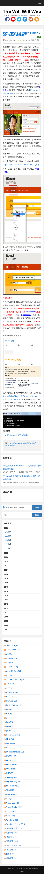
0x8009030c (12, 446)
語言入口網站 (31, 443)
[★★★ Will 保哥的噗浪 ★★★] (31, 19)
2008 (6, 625)
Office (10, 760)
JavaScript (12, 726)
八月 (7, 531)
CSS (9, 696)
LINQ (10, 739)
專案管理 (11, 849)
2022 (6, 565)
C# (9, 688)
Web (10, 815)
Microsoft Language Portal (18, 443)
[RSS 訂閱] (36, 19)
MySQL (11, 756)
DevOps (11, 701)
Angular (11, 658)
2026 (8, 538)
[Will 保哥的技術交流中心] (7, 19)
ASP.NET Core (13, 671)
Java (9, 722)
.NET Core (12, 645)
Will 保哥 (24, 869)
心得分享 (11, 832)
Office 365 (12, 764)
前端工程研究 (13, 845)
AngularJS (12, 662)
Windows (12, 820)
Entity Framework (15, 705)
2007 (6, 629)
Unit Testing (13, 794)
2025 (6, 553)
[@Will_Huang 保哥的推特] (19, 19)
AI (9, 654)
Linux (10, 743)
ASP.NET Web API (15, 679)
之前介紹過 (7, 396)
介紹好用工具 (35, 40)
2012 (6, 608)
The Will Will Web (22, 11)
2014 (6, 599)
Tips (28, 40)
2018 (6, 582)
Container (12, 692)
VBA (9, 798)
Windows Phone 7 (15, 824)
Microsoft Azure (15, 752)
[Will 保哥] (13, 19)
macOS (10, 747)
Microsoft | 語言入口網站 (17, 435)
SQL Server (23, 40)
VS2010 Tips (13, 811)
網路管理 (11, 858)
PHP (10, 773)
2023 (6, 561)
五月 (7, 536)
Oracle (11, 769)
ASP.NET (12, 667)
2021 (6, 570)
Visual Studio (14, 807)
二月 (7, 544)
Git (9, 709)
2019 (6, 578)
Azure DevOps (14, 684)
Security (11, 777)
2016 (6, 591)
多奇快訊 (11, 837)
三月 (7, 540)
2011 (6, 612)
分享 (39, 37)
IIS (9, 718)
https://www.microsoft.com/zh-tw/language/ (22, 164)
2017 (6, 587)
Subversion (13, 786)
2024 (6, 557)
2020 (6, 574)
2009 (6, 621)
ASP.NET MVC (14, 675)
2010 (6, 617)
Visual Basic (12, 803)
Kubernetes (13, 735)
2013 (6, 604)
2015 (6, 595)
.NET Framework (15, 650)
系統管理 (12, 841)
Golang (10, 713)
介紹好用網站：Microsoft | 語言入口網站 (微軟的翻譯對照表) (22, 34)
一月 (7, 548)
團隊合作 (11, 854)
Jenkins (10, 730)
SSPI (6, 446)
